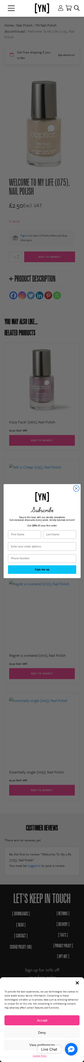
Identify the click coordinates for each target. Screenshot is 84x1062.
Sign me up (42, 569)
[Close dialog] (76, 488)
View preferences (42, 1045)
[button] (77, 983)
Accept (42, 1020)
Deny (42, 1033)
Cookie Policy (40, 1056)
